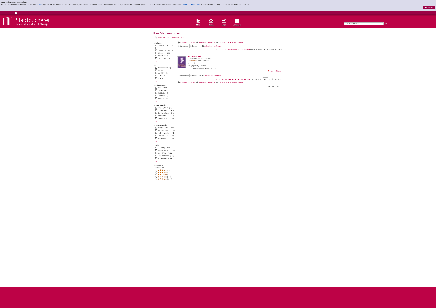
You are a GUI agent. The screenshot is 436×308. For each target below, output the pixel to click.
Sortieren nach (183, 46)
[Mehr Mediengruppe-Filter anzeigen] (155, 101)
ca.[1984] (161, 73)
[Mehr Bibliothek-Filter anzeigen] (155, 61)
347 (238, 50)
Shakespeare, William (164, 110)
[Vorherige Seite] (219, 50)
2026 (159, 78)
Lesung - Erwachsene (164, 130)
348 (242, 50)
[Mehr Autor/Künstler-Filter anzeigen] (155, 121)
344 (229, 50)
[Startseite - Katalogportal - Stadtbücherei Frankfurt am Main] (26, 21)
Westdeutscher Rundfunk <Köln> (164, 116)
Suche (211, 25)
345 (232, 50)
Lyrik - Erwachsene (164, 133)
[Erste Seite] (216, 50)
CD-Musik (161, 96)
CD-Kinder (161, 93)
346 (235, 50)
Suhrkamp (161, 148)
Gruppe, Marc (163, 108)
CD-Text (160, 90)
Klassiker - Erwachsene (164, 136)
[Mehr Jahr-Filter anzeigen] (155, 81)
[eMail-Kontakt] (16, 13)
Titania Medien (163, 156)
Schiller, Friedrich (164, 118)
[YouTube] (12, 13)
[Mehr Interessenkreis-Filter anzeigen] (155, 141)
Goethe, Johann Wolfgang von (164, 113)
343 (226, 50)
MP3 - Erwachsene (164, 138)
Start (198, 25)
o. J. (159, 70)
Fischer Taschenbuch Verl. (164, 150)
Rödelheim (162, 58)
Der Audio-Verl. (163, 158)
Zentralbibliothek (164, 46)
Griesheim (161, 53)
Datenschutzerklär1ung (191, 4)
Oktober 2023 (163, 68)
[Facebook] (4, 13)
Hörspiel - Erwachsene (164, 128)
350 (248, 50)
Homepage (237, 25)
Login (224, 25)
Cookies (39, 4)
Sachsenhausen (164, 50)
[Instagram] (8, 13)
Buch (159, 88)
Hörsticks (161, 98)
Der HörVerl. (162, 153)
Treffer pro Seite (275, 50)
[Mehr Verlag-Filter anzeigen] (155, 161)
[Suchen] (386, 23)
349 (245, 50)
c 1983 (160, 76)
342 (223, 50)
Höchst (160, 56)
